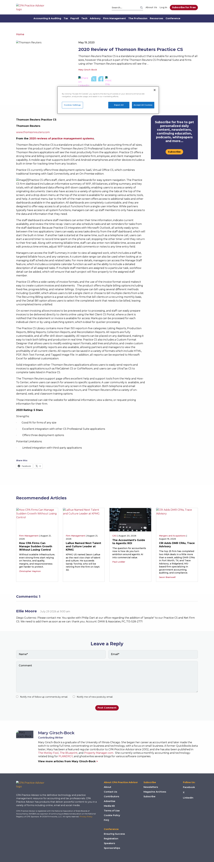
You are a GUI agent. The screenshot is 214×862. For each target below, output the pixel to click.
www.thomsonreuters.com (33, 132)
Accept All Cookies (143, 105)
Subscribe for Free (184, 7)
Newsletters (151, 787)
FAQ (106, 820)
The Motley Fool (48, 752)
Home (20, 34)
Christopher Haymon (30, 571)
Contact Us (110, 791)
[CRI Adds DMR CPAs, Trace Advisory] (177, 519)
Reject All (119, 105)
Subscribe (174, 151)
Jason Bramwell (167, 577)
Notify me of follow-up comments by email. (44, 696)
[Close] (154, 90)
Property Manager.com (98, 752)
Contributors (111, 796)
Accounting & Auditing (47, 18)
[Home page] (31, 7)
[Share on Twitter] (93, 83)
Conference (173, 18)
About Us (151, 7)
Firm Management (114, 18)
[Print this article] (109, 83)
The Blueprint (69, 752)
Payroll (74, 18)
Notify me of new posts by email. (95, 696)
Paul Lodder (118, 561)
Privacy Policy (86, 816)
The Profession (138, 18)
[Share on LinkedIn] (83, 83)
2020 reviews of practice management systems (61, 138)
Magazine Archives (155, 791)
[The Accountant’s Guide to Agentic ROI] (130, 519)
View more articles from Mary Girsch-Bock (68, 761)
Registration (111, 838)
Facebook (189, 787)
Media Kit (109, 805)
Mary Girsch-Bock (87, 69)
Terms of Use (112, 810)
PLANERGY (66, 756)
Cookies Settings (72, 105)
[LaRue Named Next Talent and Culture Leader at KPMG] (84, 519)
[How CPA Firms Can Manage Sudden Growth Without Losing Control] (37, 519)
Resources (156, 18)
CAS (114, 535)
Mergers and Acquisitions (172, 535)
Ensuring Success (114, 833)
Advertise (109, 801)
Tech (84, 18)
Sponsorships (112, 848)
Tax (66, 18)
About (107, 787)
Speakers (109, 843)
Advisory (95, 18)
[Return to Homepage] (32, 784)
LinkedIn (188, 797)
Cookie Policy (112, 815)
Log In (163, 7)
